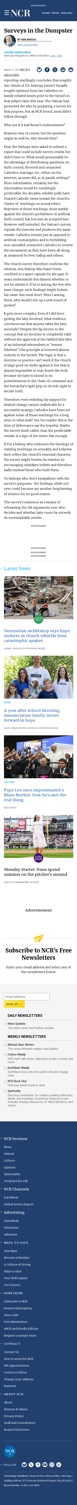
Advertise (10, 1234)
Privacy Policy (14, 1416)
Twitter (31, 1464)
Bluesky (24, 1464)
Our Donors (12, 1285)
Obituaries (11, 1227)
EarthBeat (11, 1197)
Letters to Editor (15, 1372)
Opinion (10, 1167)
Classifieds (11, 1221)
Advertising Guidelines (16, 1476)
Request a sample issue (20, 1335)
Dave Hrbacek (13, 728)
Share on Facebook (47, 69)
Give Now (10, 1251)
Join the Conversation (17, 52)
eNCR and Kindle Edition (21, 1328)
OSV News (39, 648)
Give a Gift (11, 1315)
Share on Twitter (55, 69)
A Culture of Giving (17, 1264)
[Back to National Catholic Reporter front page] (21, 13)
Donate (46, 12)
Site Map (66, 1476)
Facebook (38, 1464)
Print (70, 69)
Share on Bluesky (39, 69)
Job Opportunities (16, 1365)
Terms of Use (37, 1476)
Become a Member (17, 1257)
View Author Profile (27, 44)
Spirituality (12, 1174)
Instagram (51, 1464)
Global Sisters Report (19, 1204)
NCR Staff (10, 808)
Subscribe (66, 12)
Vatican (9, 782)
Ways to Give (13, 1271)
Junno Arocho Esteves (18, 648)
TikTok (58, 1464)
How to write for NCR (18, 1359)
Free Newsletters (16, 1322)
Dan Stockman (13, 882)
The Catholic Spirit (34, 728)
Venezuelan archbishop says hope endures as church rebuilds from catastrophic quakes (37, 635)
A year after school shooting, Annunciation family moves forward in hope (32, 715)
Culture (9, 1160)
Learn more (56, 55)
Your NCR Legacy (15, 1278)
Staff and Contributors (19, 1423)
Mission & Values (16, 1409)
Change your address (18, 1379)
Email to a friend (62, 69)
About (8, 1402)
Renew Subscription (18, 1308)
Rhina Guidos (30, 882)
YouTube (44, 1464)
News (7, 702)
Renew (55, 12)
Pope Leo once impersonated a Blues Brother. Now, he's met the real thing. (35, 795)
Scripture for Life (16, 1181)
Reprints (10, 1386)
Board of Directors (16, 1429)
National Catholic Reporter (10, 1452)
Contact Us (11, 1352)
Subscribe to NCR (16, 1301)
